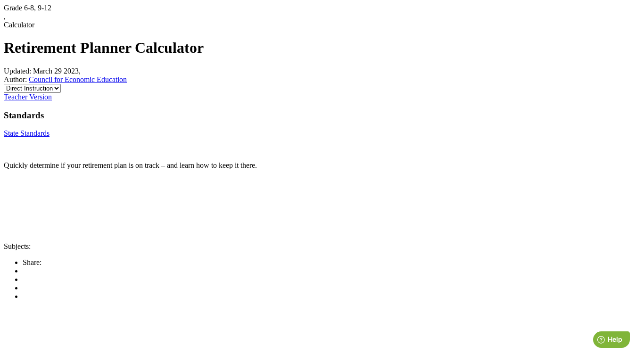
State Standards (27, 133)
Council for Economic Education (78, 79)
